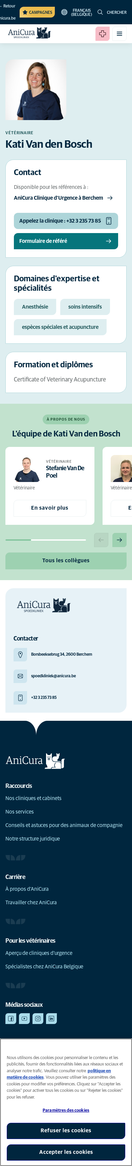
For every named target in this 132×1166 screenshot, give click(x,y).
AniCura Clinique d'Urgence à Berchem (58, 198)
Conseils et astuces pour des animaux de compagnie (64, 825)
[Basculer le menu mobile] (119, 34)
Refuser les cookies (66, 1130)
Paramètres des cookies (66, 1110)
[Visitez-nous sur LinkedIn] (51, 1018)
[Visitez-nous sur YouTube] (24, 1018)
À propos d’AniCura (27, 889)
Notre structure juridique (32, 839)
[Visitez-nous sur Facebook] (10, 1018)
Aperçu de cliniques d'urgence (38, 953)
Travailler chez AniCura (31, 902)
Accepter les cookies (66, 1152)
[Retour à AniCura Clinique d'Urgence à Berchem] (29, 33)
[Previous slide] (101, 540)
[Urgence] (102, 34)
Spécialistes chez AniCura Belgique (44, 966)
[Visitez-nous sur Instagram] (37, 1018)
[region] (66, 1102)
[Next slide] (119, 540)
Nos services (19, 812)
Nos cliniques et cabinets (33, 798)
